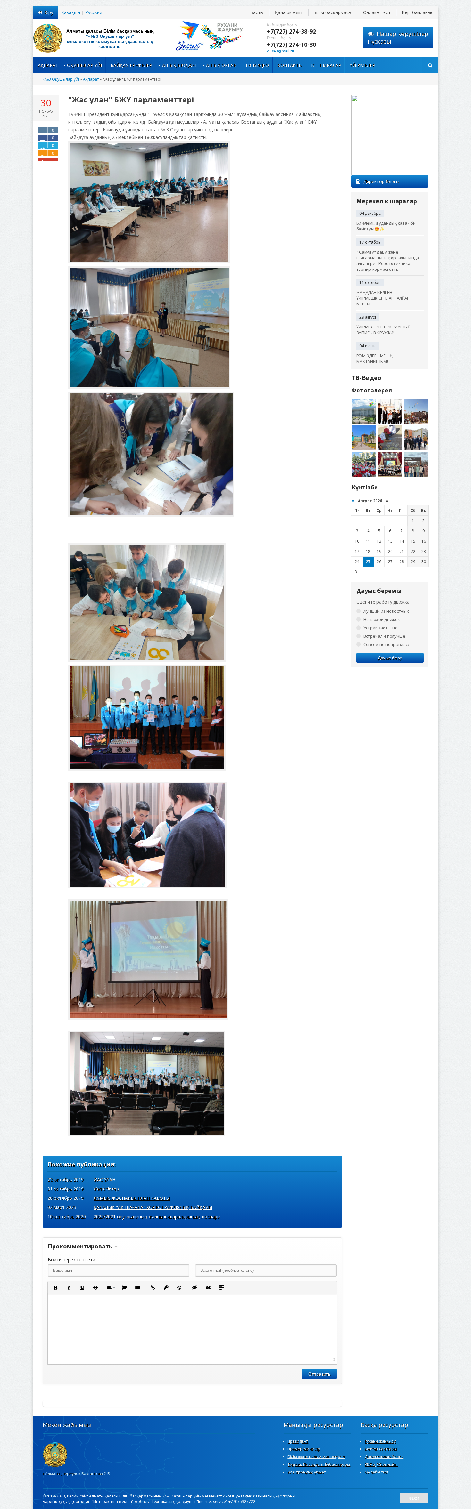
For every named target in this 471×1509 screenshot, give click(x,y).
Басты (257, 12)
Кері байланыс (417, 12)
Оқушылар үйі (84, 65)
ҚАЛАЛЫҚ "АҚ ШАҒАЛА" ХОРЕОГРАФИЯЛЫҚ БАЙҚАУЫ (153, 1207)
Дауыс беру (390, 657)
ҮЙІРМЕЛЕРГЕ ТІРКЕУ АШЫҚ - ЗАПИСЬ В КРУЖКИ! (384, 329)
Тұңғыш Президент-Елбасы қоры (318, 1464)
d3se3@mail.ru (280, 51)
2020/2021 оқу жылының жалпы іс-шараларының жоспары (157, 1217)
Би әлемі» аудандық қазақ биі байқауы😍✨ (386, 226)
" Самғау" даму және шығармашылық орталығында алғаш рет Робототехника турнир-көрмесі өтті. (387, 260)
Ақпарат (48, 65)
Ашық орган (221, 65)
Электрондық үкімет (306, 1472)
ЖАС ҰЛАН (104, 1179)
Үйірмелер (362, 65)
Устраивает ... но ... (382, 628)
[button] (55, 1287)
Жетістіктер (106, 1189)
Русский (93, 12)
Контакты (289, 65)
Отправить (319, 1373)
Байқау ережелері (132, 65)
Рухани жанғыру (380, 1441)
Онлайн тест (377, 12)
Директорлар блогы (384, 1456)
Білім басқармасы (332, 12)
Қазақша (70, 12)
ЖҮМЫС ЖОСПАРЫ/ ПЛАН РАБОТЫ (132, 1198)
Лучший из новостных (386, 611)
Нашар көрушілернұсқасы (398, 37)
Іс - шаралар (326, 65)
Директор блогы (381, 181)
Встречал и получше (384, 636)
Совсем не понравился (386, 644)
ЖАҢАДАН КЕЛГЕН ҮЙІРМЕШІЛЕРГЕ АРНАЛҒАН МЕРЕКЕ (383, 298)
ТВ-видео (257, 65)
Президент (297, 1441)
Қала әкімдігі (288, 12)
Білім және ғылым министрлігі (316, 1456)
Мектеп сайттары (381, 1449)
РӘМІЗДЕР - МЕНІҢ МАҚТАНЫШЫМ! (374, 358)
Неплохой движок (381, 619)
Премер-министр (303, 1449)
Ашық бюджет (179, 65)
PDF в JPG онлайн (381, 1464)
